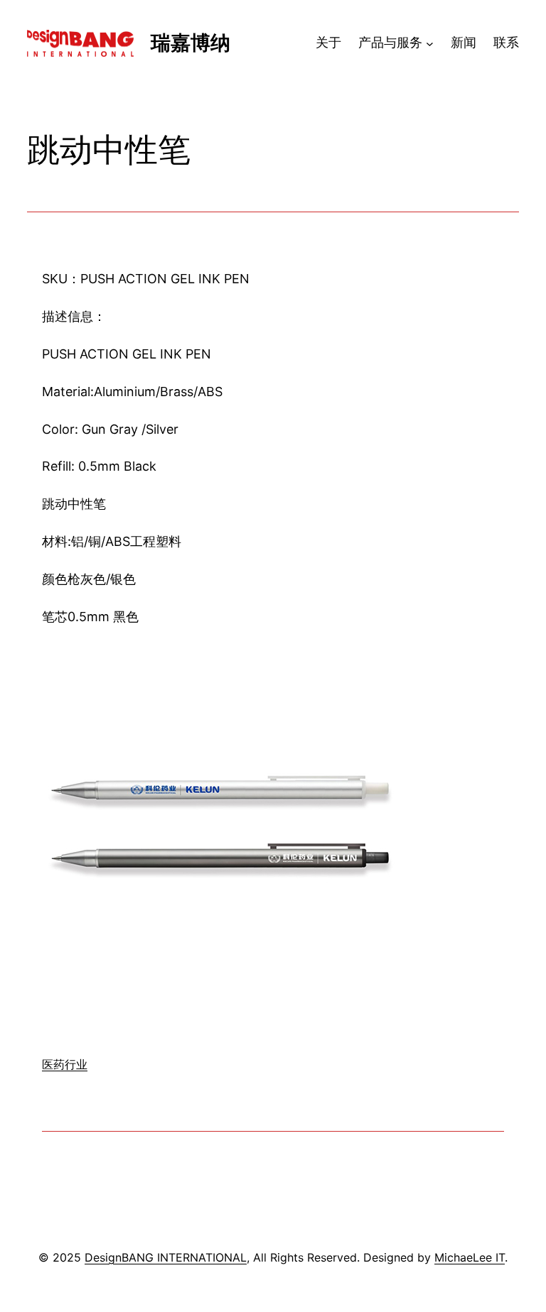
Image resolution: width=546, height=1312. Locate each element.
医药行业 (64, 1064)
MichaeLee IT (469, 1257)
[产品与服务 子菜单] (430, 43)
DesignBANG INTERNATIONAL (166, 1257)
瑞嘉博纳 (190, 43)
